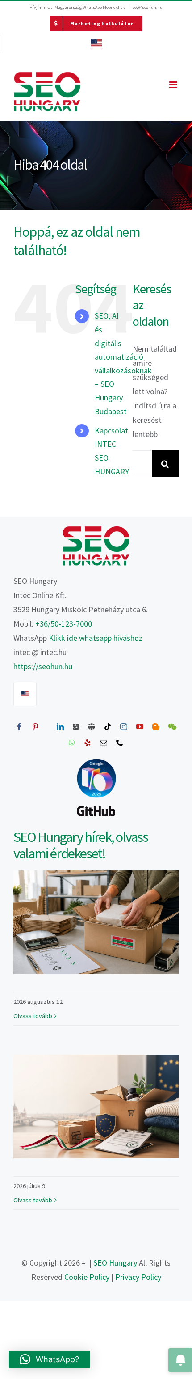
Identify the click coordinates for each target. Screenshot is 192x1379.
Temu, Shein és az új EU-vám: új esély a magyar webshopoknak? (96, 1106)
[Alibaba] (76, 726)
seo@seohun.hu (147, 7)
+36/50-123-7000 (63, 624)
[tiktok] (107, 726)
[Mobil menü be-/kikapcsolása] (174, 84)
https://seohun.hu (42, 666)
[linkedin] (60, 726)
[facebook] (19, 726)
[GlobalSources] (91, 726)
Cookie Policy (86, 1277)
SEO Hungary (115, 1263)
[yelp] (87, 742)
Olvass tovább (32, 1016)
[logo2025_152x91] (96, 529)
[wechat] (172, 726)
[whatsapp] (72, 742)
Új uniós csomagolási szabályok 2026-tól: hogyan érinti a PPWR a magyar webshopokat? (96, 922)
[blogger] (155, 726)
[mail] (103, 742)
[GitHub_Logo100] (96, 806)
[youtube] (139, 726)
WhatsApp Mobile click (104, 7)
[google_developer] (96, 759)
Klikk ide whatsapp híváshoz (95, 638)
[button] (49, 1359)
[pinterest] (35, 726)
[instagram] (123, 726)
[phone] (119, 742)
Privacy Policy (138, 1277)
